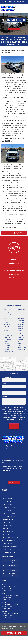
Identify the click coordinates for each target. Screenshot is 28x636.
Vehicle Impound (7, 498)
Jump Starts (6, 528)
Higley (19, 345)
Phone (4, 390)
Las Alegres (7, 349)
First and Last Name (7, 377)
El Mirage (6, 343)
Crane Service (7, 549)
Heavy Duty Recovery (8, 540)
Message (4, 396)
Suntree (20, 313)
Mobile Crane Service (14, 280)
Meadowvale (21, 322)
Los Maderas (21, 332)
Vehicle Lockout (7, 525)
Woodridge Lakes (22, 347)
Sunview (20, 330)
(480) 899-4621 (21, 2)
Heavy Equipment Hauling (14, 292)
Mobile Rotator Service (10, 552)
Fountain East (7, 309)
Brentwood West (8, 351)
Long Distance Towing (9, 513)
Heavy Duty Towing (14, 277)
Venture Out (7, 324)
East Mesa (6, 322)
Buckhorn (6, 311)
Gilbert (19, 343)
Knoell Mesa (21, 324)
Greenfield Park (8, 336)
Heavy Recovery (14, 283)
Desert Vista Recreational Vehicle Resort (7, 314)
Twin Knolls (7, 326)
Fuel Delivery (7, 522)
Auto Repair (5, 495)
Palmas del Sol (8, 339)
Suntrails (6, 347)
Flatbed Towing (7, 510)
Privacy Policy (9, 468)
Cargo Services (7, 543)
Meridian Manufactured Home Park (21, 335)
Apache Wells (21, 309)
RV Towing (14, 289)
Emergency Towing (14, 286)
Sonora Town (21, 349)
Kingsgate (20, 328)
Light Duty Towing (8, 504)
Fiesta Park (7, 345)
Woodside (20, 311)
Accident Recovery (8, 519)
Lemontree (7, 337)
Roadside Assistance (14, 274)
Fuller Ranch (21, 326)
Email (4, 383)
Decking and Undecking (10, 546)
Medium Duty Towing (9, 507)
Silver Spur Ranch (8, 341)
